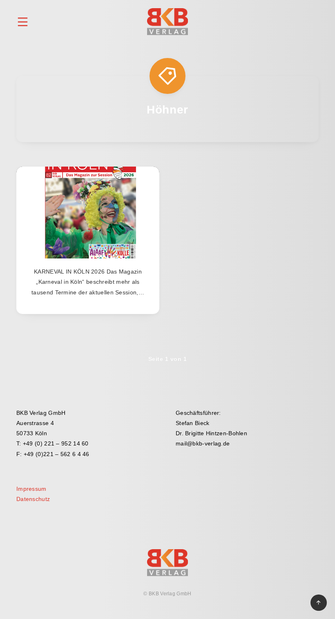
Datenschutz (33, 499)
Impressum (31, 488)
